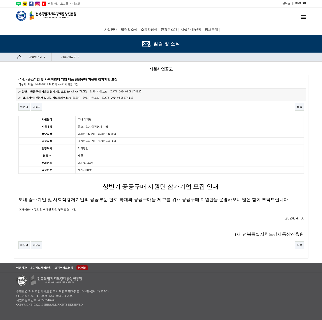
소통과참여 (149, 29)
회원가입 (53, 3)
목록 (299, 106)
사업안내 (110, 29)
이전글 (24, 106)
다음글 (37, 106)
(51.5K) (51, 97)
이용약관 (21, 267)
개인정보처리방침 (40, 267)
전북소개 (287, 3)
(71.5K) (54, 91)
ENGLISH (300, 3)
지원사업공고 (68, 56)
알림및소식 (129, 29)
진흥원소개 (169, 29)
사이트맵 (75, 3)
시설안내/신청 (191, 29)
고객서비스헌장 (64, 267)
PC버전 (82, 267)
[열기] (303, 17)
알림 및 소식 (35, 56)
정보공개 (211, 29)
